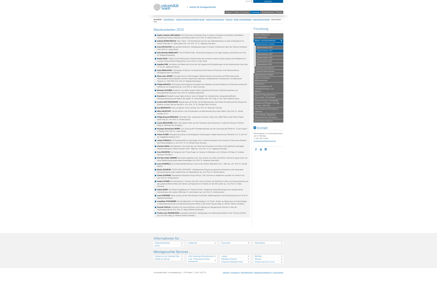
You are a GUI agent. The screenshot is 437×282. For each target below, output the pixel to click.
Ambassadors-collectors (264, 121)
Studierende (192, 243)
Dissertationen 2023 (264, 61)
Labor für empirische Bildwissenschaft (262, 79)
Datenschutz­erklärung (263, 272)
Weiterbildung (260, 243)
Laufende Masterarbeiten (265, 71)
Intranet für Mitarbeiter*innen (232, 262)
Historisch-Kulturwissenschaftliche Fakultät (190, 19)
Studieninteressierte (162, 243)
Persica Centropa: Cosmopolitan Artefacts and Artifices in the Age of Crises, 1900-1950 (267, 103)
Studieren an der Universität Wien (167, 256)
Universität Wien (169, 19)
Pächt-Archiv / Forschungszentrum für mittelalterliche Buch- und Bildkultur (264, 87)
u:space (224, 256)
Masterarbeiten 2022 (264, 58)
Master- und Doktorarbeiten (243, 19)
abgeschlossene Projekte (264, 75)
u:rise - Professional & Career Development (199, 260)
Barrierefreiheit (247, 272)
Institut (236, 12)
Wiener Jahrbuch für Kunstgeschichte (262, 36)
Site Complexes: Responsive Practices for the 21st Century (266, 116)
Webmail (258, 259)
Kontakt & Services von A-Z (265, 262)
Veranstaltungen (268, 12)
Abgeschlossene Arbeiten (261, 19)
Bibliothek (258, 256)
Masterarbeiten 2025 (264, 47)
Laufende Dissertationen (265, 68)
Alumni (157, 246)
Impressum (235, 272)
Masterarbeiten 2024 (264, 51)
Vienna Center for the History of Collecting (266, 110)
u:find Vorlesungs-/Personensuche (201, 256)
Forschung (255, 12)
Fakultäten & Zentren (229, 259)
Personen (245, 12)
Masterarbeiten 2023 (264, 54)
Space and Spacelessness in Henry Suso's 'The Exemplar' (265, 96)
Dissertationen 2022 (264, 64)
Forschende (225, 243)
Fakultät (279, 12)
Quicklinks (268, 1)
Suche (248, 1)
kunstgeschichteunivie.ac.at (265, 141)
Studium (229, 12)
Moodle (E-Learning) (162, 259)
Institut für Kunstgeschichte (202, 7)
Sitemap (226, 272)
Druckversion (278, 272)
